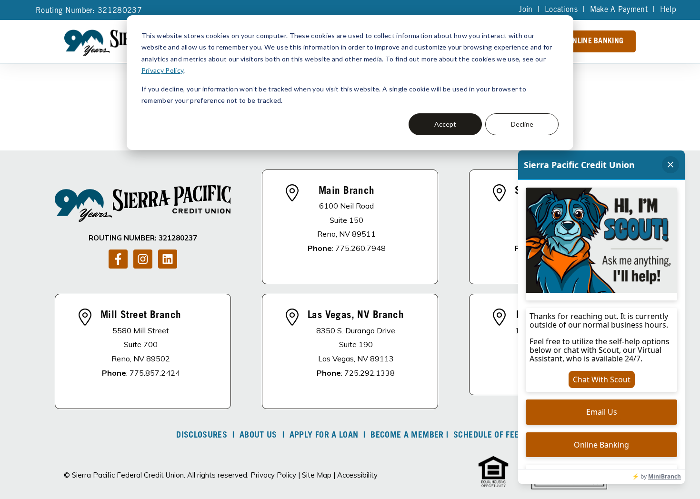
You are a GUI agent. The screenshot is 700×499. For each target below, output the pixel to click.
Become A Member (406, 435)
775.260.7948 (360, 248)
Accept (445, 124)
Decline (522, 124)
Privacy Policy (162, 70)
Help (668, 10)
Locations (561, 10)
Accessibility (357, 474)
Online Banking (595, 41)
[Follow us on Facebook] (118, 259)
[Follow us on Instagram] (142, 259)
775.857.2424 (155, 373)
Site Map (316, 474)
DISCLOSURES (201, 435)
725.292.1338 (369, 373)
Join (525, 10)
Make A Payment (619, 10)
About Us (258, 435)
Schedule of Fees (488, 435)
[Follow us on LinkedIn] (167, 259)
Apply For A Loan (324, 435)
